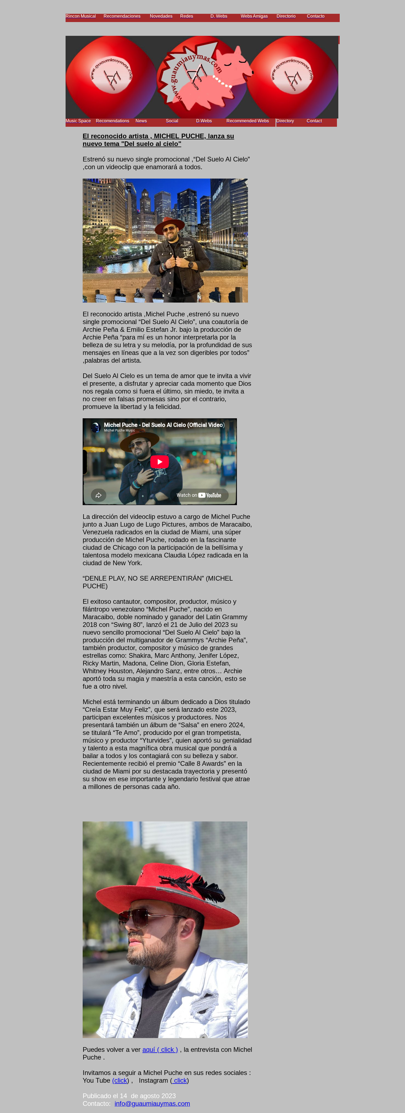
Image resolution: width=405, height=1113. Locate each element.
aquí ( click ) (160, 1049)
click (179, 1080)
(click (119, 1080)
